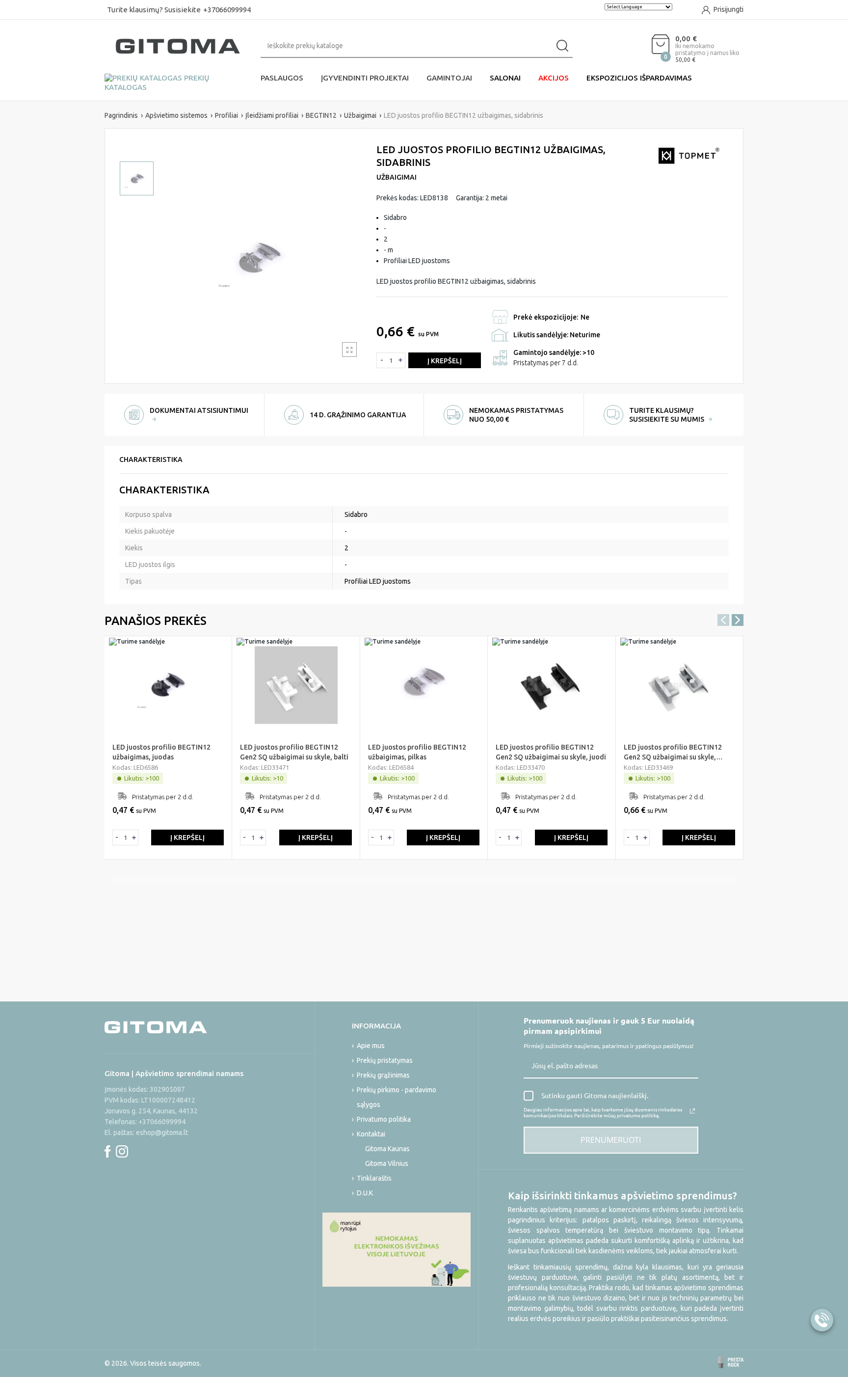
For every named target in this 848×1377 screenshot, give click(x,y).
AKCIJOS (553, 78)
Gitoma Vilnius (386, 1163)
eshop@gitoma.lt (162, 1132)
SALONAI (505, 78)
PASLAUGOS (282, 78)
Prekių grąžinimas (383, 1075)
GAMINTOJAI (449, 78)
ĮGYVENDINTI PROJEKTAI (365, 78)
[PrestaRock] (730, 1362)
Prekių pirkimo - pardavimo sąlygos (396, 1097)
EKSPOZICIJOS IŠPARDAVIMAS (639, 78)
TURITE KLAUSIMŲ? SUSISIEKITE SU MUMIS (667, 414)
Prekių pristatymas (385, 1060)
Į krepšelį (444, 361)
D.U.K (365, 1193)
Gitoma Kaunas (387, 1149)
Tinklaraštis (374, 1178)
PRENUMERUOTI (611, 1139)
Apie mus (371, 1046)
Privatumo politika (384, 1119)
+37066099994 (227, 9)
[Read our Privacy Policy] (692, 1111)
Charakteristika (151, 459)
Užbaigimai (396, 177)
